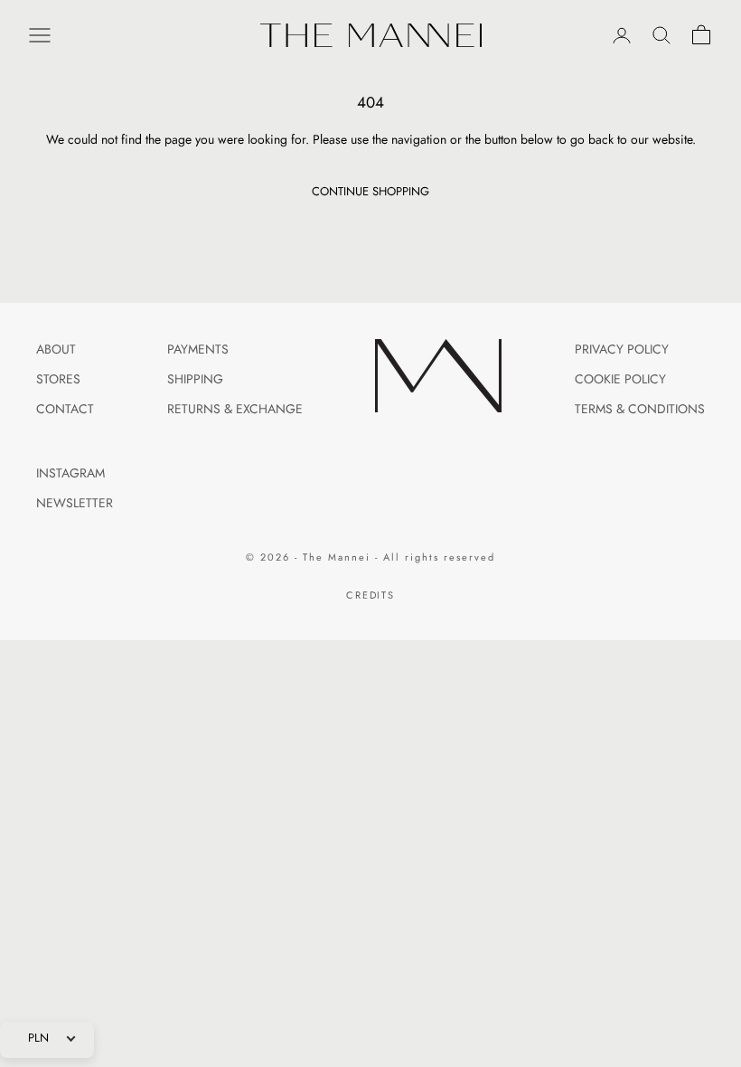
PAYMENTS (198, 349)
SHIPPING (195, 379)
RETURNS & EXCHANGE (235, 409)
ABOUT (56, 349)
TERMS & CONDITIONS (640, 409)
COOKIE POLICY (620, 379)
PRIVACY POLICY (622, 349)
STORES (58, 379)
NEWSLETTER (74, 503)
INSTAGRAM (70, 473)
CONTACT (65, 409)
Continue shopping (370, 192)
